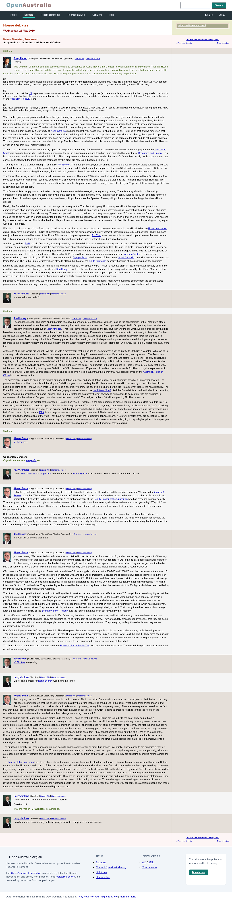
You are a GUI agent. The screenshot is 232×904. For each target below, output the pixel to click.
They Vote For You (88, 896)
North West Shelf (102, 390)
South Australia (126, 257)
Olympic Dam (80, 257)
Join (222, 14)
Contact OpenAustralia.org (111, 867)
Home (14, 15)
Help (111, 15)
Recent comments (50, 15)
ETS (41, 412)
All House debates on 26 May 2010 (203, 39)
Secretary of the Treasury (55, 610)
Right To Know (109, 896)
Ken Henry (61, 269)
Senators (97, 15)
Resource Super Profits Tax (74, 645)
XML (151, 862)
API (144, 862)
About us (101, 862)
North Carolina (58, 131)
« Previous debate (184, 43)
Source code (149, 867)
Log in (209, 14)
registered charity (65, 876)
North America (53, 328)
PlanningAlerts (128, 896)
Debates (28, 15)
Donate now (198, 872)
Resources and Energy (150, 153)
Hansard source (93, 58)
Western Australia (133, 254)
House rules (103, 877)
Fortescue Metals (157, 228)
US (30, 93)
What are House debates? (192, 25)
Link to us (101, 872)
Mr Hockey (19, 662)
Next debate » (223, 43)
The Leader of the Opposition (36, 473)
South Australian (97, 261)
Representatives (76, 15)
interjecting (31, 460)
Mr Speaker (64, 164)
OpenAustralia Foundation (26, 873)
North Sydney (80, 473)
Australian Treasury (20, 98)
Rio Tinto (96, 235)
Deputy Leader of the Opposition (111, 499)
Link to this (79, 58)
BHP (27, 243)
